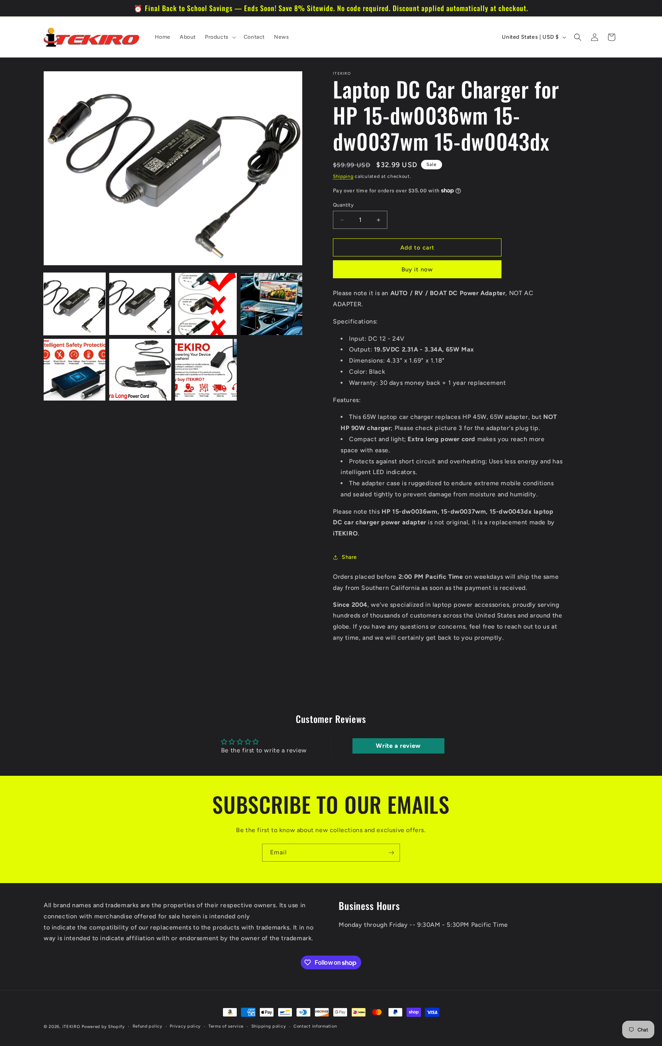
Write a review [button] (398, 745)
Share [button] (349, 557)
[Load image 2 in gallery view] (140, 304)
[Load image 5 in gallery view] (74, 370)
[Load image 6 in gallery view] (140, 370)
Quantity (343, 205)
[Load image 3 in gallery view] (206, 304)
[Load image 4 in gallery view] (271, 304)
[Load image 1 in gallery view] (74, 304)
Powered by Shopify (103, 1026)
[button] (219, 37)
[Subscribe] (391, 853)
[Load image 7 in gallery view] (206, 370)
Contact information (315, 1026)
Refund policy (147, 1026)
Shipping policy (268, 1026)
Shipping (343, 176)
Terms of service (226, 1026)
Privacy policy (185, 1026)
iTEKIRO (71, 1026)
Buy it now (417, 269)
